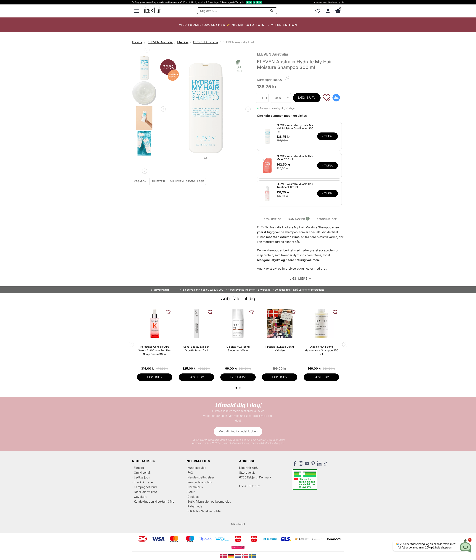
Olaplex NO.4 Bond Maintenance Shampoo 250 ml (321, 350)
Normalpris (195, 487)
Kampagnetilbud (145, 487)
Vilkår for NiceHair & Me (204, 511)
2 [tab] (240, 388)
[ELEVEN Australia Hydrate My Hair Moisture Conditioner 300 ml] (267, 136)
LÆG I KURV (306, 97)
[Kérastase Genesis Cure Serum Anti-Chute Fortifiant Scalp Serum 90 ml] (154, 323)
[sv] (252, 555)
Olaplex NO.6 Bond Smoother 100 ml (238, 348)
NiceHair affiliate (145, 492)
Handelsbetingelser (200, 477)
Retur (191, 492)
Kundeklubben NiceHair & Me (154, 501)
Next (144, 170)
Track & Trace (143, 482)
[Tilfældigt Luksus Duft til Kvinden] (279, 323)
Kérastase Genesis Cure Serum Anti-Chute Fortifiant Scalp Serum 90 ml (154, 350)
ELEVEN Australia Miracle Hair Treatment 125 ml (295, 185)
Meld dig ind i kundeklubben (238, 431)
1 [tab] (236, 388)
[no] (245, 555)
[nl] (238, 555)
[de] (231, 555)
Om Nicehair (142, 472)
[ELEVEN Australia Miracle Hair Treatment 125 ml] (267, 193)
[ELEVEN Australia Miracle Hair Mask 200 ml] (267, 165)
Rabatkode (194, 506)
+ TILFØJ (327, 136)
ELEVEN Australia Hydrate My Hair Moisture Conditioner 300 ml (295, 128)
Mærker (182, 42)
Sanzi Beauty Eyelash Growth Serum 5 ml (196, 348)
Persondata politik (199, 482)
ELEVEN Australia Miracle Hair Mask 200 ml (295, 158)
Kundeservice (320, 2)
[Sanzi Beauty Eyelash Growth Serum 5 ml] (196, 323)
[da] (224, 555)
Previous (146, 51)
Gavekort (140, 497)
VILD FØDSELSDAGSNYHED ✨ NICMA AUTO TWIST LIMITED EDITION (238, 25)
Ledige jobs (142, 477)
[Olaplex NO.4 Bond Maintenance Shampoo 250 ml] (321, 323)
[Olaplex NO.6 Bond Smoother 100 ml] (238, 323)
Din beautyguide (336, 2)
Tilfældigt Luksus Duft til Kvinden (279, 348)
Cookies (193, 497)
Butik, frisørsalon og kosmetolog (209, 501)
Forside (137, 42)
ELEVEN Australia (160, 42)
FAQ (190, 472)
